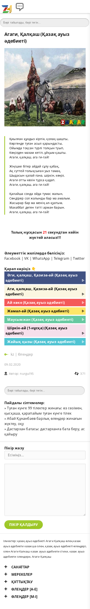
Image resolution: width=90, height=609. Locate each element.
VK (26, 258)
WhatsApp (41, 258)
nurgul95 (27, 373)
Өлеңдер (25, 354)
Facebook (12, 258)
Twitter (79, 258)
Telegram (61, 258)
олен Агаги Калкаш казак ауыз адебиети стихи (35, 551)
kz (13, 354)
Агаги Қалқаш (41, 557)
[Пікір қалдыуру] (19, 6)
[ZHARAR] (6, 6)
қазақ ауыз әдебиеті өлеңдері (65, 546)
